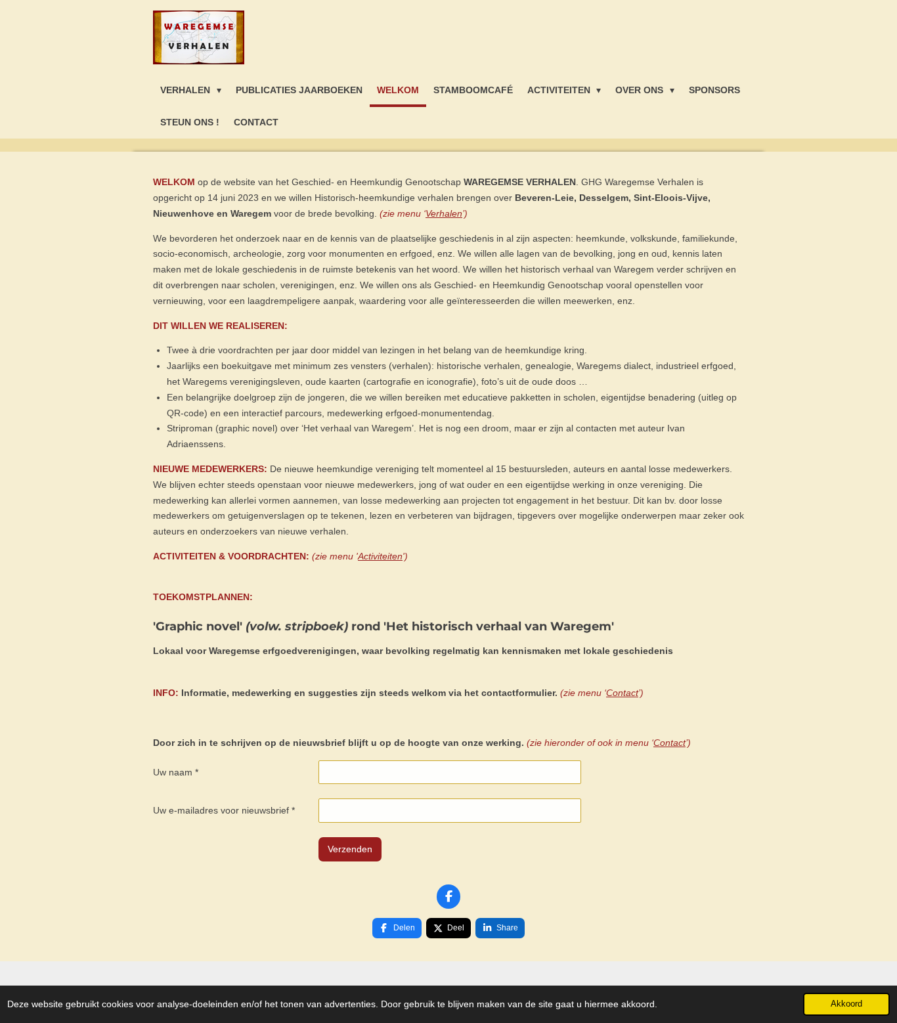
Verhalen (444, 213)
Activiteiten (380, 556)
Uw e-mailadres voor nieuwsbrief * (224, 810)
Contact (622, 692)
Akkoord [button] (846, 1004)
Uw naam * (175, 772)
